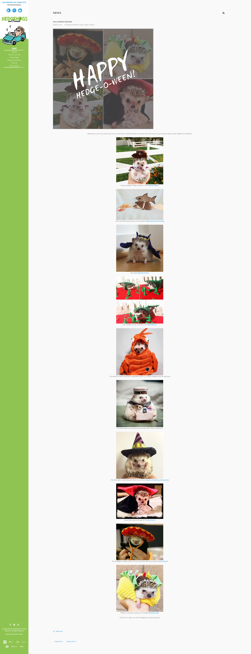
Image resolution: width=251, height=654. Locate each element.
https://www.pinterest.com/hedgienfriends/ (14, 625)
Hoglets (86, 24)
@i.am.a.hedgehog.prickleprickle (158, 480)
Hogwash (91, 24)
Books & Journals (14, 55)
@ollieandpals (154, 185)
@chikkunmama (143, 273)
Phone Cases (14, 57)
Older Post (58, 641)
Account (8, 10)
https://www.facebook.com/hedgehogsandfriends (10, 625)
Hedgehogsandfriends (72, 24)
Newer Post (71, 641)
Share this (59, 631)
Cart (20, 10)
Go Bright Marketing (18, 631)
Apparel (14, 52)
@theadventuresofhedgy (155, 221)
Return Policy (10, 634)
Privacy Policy (19, 634)
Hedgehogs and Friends (20, 629)
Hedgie (81, 24)
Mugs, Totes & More (14, 60)
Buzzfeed (151, 520)
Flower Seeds (14, 66)
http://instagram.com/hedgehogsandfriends (18, 625)
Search (14, 10)
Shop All (14, 63)
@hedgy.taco (152, 325)
